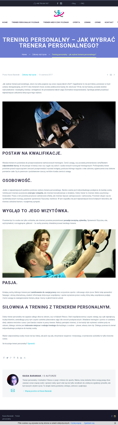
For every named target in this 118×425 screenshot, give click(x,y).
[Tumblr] (18, 358)
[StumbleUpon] (25, 358)
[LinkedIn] (21, 358)
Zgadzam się (89, 423)
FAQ (82, 3)
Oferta (76, 22)
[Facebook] (4, 358)
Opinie (98, 22)
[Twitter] (7, 358)
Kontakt (109, 22)
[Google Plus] (11, 358)
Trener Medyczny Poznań (56, 22)
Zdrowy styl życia (29, 75)
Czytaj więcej (76, 423)
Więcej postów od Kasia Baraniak (38, 391)
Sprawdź (31, 343)
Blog (74, 3)
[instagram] (61, 3)
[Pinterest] (14, 358)
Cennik (87, 22)
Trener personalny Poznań (25, 22)
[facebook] (57, 3)
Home (4, 22)
